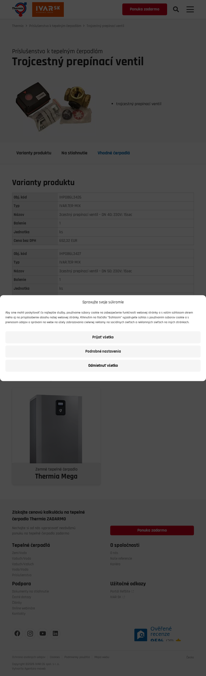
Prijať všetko (103, 337)
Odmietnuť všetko (103, 365)
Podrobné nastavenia (103, 351)
